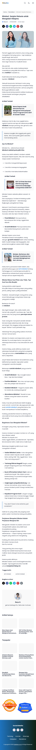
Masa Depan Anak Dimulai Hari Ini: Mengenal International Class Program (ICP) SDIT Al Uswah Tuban (22, 111)
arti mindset (23, 269)
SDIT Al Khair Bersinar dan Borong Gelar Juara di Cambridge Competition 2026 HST (23, 185)
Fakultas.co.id (18, 744)
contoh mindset (11, 407)
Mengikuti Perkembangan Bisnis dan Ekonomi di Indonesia (8, 674)
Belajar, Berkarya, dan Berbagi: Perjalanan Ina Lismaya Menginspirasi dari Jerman (21, 257)
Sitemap (26, 736)
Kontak (18, 736)
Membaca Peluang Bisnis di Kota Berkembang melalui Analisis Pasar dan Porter (26, 656)
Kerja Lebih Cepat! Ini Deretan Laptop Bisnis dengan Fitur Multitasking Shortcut (25, 691)
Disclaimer (22, 739)
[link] (3, 26)
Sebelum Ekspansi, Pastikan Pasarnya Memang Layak (7, 656)
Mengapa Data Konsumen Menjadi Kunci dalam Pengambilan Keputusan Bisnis (26, 674)
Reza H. (18, 602)
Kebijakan (13, 739)
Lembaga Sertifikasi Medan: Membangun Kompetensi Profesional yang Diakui (9, 691)
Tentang (10, 736)
